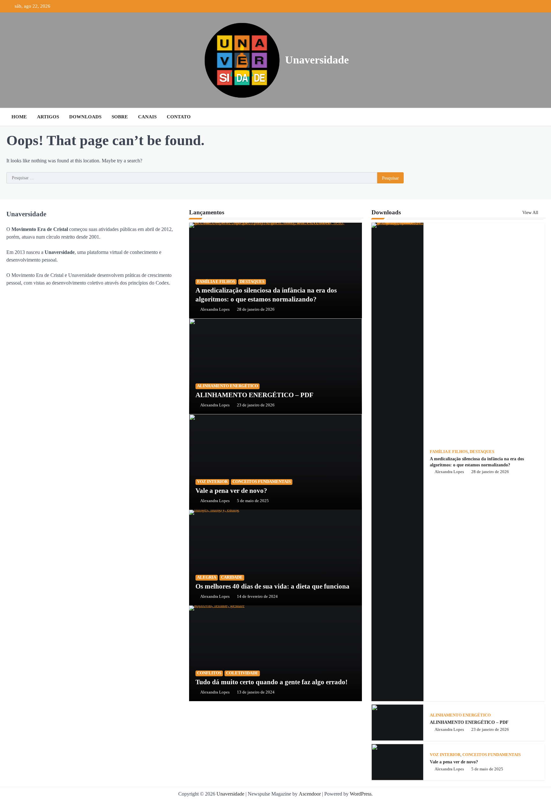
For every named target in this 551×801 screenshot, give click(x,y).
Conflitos (209, 673)
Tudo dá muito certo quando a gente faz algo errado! (271, 682)
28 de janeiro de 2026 (256, 309)
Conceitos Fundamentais (261, 481)
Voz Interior (212, 481)
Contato (179, 116)
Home (19, 116)
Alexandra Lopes (215, 309)
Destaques (252, 281)
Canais (147, 116)
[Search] (538, 117)
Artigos (48, 116)
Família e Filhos (216, 281)
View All (531, 212)
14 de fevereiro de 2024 (257, 596)
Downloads (85, 116)
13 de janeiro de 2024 (256, 692)
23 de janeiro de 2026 (256, 405)
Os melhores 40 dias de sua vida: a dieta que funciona (272, 586)
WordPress (360, 794)
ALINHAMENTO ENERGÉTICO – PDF (254, 395)
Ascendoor (310, 794)
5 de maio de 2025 (253, 501)
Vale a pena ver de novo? (231, 490)
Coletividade (242, 673)
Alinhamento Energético (227, 386)
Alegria (206, 577)
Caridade (232, 577)
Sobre (120, 116)
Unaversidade (317, 60)
